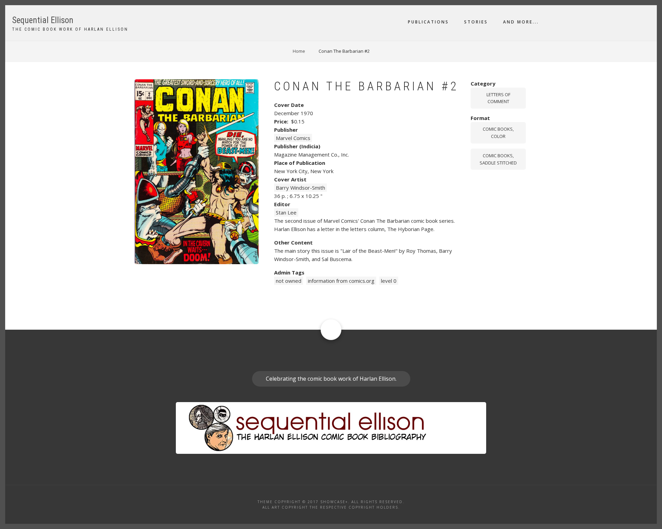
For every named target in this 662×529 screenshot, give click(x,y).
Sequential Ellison (42, 20)
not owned (288, 280)
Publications (428, 22)
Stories (476, 22)
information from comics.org (341, 280)
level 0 (389, 280)
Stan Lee (286, 212)
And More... (521, 22)
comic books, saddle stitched (498, 159)
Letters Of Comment (498, 98)
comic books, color (498, 132)
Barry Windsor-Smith (300, 187)
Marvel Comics (293, 137)
